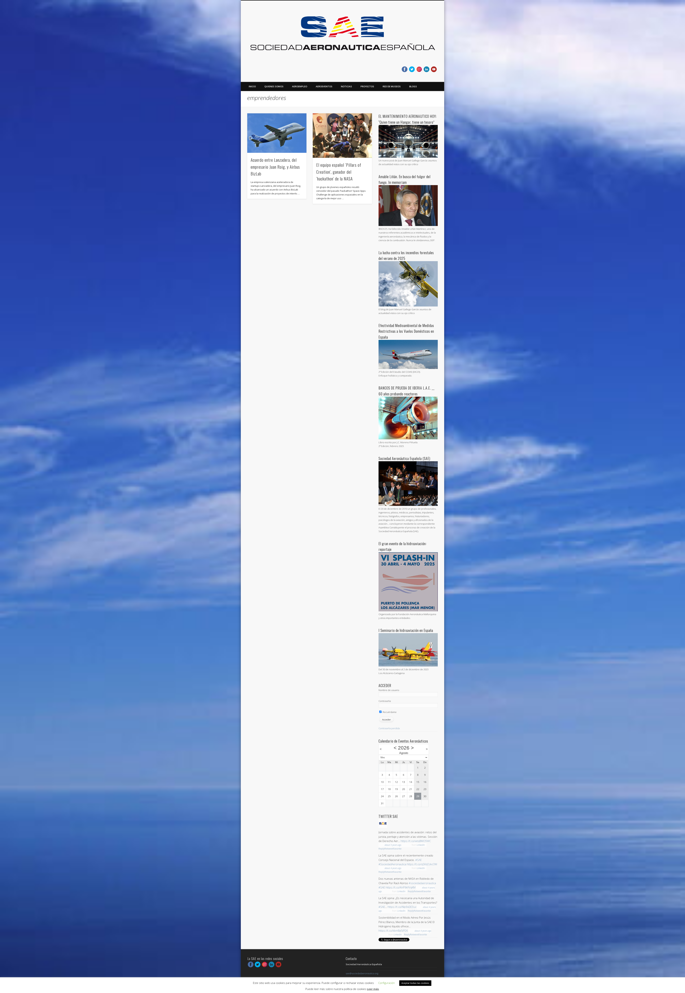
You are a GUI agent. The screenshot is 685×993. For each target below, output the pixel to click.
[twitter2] (412, 69)
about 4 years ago (393, 868)
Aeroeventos (324, 86)
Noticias (346, 86)
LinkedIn (421, 844)
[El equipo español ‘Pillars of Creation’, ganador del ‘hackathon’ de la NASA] (342, 135)
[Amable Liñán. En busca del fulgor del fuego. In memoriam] (408, 225)
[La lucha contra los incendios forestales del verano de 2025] (408, 305)
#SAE (418, 860)
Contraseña (385, 701)
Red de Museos (392, 86)
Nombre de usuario (389, 690)
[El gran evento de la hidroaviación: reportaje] (408, 610)
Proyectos (367, 86)
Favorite (397, 848)
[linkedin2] (426, 69)
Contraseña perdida (389, 728)
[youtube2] (433, 69)
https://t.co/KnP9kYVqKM (400, 887)
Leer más (373, 989)
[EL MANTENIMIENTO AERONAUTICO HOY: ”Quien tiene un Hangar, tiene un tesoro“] (408, 156)
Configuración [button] (386, 983)
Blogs (413, 86)
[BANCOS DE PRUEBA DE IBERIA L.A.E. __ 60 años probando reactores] (408, 438)
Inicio (252, 86)
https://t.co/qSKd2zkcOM (422, 864)
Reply (381, 848)
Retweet (388, 848)
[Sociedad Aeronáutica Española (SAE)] (408, 505)
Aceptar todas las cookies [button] (415, 983)
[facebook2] (404, 69)
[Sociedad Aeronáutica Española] (383, 826)
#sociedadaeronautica (422, 883)
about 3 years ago (393, 844)
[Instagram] (419, 69)
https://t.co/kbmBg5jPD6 (393, 930)
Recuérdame (389, 712)
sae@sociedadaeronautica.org (362, 973)
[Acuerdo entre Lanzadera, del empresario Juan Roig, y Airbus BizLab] (276, 133)
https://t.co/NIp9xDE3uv (402, 907)
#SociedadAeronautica (392, 864)
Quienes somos (273, 86)
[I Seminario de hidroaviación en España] (408, 665)
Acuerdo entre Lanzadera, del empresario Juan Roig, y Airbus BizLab (275, 167)
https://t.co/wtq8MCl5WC (416, 841)
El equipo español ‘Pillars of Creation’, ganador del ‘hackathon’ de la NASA (338, 172)
